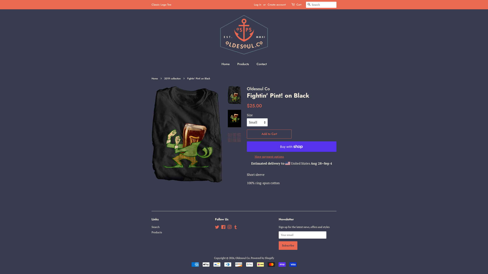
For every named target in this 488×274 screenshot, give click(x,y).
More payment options (269, 157)
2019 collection (172, 78)
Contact (262, 64)
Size (250, 115)
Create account (277, 4)
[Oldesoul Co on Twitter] (217, 227)
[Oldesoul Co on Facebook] (223, 227)
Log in (257, 4)
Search (156, 227)
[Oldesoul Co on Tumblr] (236, 227)
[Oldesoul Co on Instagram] (229, 227)
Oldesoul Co (242, 258)
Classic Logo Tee (161, 4)
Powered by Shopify (262, 258)
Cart (298, 4)
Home (226, 64)
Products (243, 64)
